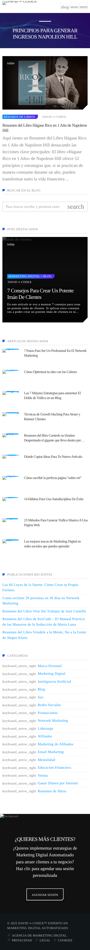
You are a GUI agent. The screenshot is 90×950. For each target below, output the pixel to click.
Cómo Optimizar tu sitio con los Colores (50, 372)
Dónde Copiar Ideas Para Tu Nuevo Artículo (53, 457)
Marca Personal (50, 666)
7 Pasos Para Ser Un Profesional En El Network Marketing (55, 353)
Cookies (65, 940)
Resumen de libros (19, 116)
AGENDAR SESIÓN (45, 895)
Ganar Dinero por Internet (58, 783)
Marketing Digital (24, 276)
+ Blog (46, 276)
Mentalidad (46, 760)
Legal (45, 940)
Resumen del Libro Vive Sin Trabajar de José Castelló (44, 611)
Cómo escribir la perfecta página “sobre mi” (52, 478)
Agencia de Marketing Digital (39, 935)
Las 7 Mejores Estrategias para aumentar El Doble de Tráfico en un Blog (52, 395)
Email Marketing (51, 752)
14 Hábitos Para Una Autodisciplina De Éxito (54, 499)
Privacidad (22, 940)
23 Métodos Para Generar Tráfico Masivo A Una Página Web (56, 522)
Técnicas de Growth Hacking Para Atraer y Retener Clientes (52, 417)
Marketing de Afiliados (55, 744)
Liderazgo (45, 729)
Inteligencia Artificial (54, 682)
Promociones (48, 713)
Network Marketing (53, 721)
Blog (41, 689)
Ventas (43, 776)
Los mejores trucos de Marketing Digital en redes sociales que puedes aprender (52, 544)
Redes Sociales (49, 705)
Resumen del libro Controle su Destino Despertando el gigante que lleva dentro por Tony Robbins (52, 438)
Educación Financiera (54, 768)
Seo (40, 697)
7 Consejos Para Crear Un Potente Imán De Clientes (40, 294)
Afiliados (45, 736)
